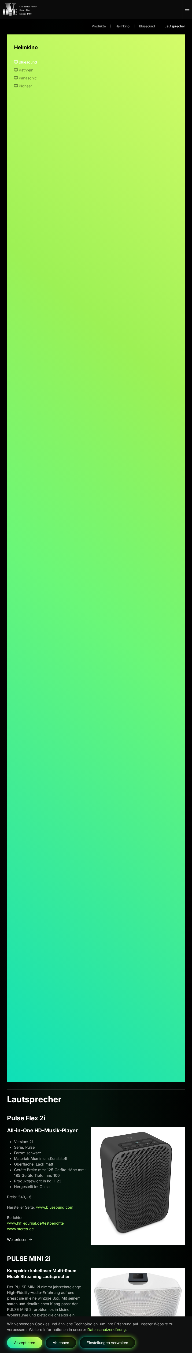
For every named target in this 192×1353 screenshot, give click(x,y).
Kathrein (26, 70)
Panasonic (28, 78)
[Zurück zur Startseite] (26, 9)
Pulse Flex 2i (26, 1118)
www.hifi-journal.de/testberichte (35, 1223)
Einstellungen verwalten (107, 1342)
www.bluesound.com (54, 1207)
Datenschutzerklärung (106, 1329)
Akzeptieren (24, 1342)
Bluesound (28, 62)
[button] (187, 9)
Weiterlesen (17, 1239)
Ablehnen (61, 1342)
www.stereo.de (20, 1228)
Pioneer (25, 86)
